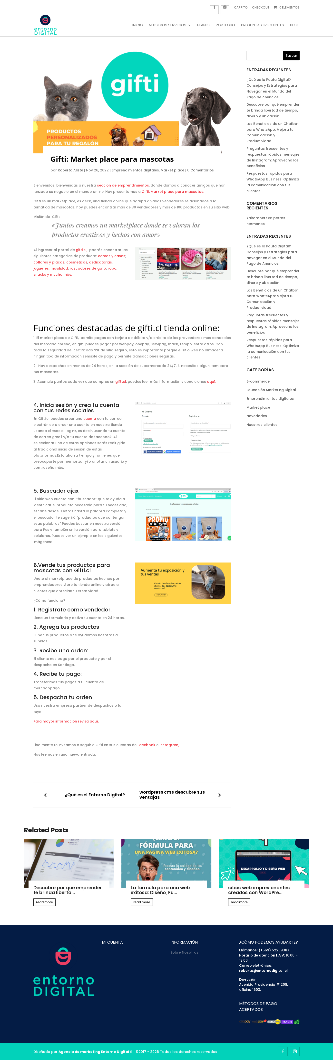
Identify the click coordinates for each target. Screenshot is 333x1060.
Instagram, (169, 744)
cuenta (89, 418)
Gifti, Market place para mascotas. (173, 191)
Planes (203, 25)
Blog (295, 25)
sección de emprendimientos (123, 185)
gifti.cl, (82, 249)
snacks (39, 274)
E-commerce (258, 381)
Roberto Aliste (70, 170)
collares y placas (48, 262)
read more (44, 902)
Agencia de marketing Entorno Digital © (96, 1051)
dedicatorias (100, 262)
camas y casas (111, 255)
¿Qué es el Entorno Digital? (95, 794)
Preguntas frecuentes (262, 25)
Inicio (137, 25)
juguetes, (41, 268)
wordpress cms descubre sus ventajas (172, 795)
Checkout (260, 7)
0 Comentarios (200, 170)
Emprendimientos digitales (135, 170)
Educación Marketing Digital (271, 389)
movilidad (59, 268)
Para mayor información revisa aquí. (66, 721)
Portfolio (225, 25)
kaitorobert (256, 218)
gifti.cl (149, 328)
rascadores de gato (88, 268)
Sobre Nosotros (184, 952)
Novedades (256, 415)
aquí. (211, 381)
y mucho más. (59, 274)
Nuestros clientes (261, 424)
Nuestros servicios (167, 25)
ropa (112, 268)
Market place (172, 170)
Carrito (241, 7)
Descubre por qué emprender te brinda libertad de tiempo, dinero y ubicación (273, 110)
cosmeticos (76, 262)
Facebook (146, 744)
